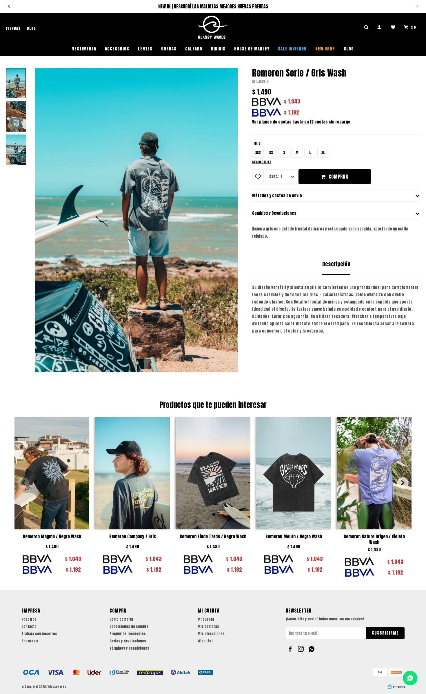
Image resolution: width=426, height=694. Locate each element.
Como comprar (121, 619)
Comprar (338, 176)
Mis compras (208, 626)
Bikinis (218, 49)
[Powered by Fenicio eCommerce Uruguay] (396, 686)
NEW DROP (325, 49)
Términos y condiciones (129, 648)
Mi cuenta (206, 619)
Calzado (193, 49)
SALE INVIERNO (292, 49)
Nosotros (29, 619)
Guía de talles (261, 162)
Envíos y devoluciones (128, 641)
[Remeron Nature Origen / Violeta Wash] (374, 473)
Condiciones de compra (129, 626)
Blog (349, 49)
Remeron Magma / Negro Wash (52, 537)
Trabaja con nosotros (39, 633)
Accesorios (117, 49)
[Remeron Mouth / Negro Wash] (293, 473)
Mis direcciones (211, 633)
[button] (8, 6)
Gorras (168, 49)
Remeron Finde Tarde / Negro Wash (213, 537)
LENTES (145, 49)
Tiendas (13, 28)
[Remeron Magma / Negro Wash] (51, 473)
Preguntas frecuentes (128, 633)
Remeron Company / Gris (132, 537)
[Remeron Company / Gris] (132, 473)
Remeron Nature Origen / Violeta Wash (374, 539)
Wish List (205, 641)
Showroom (29, 641)
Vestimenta (84, 49)
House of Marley (251, 49)
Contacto (29, 626)
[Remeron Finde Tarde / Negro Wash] (213, 473)
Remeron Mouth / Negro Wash (293, 537)
